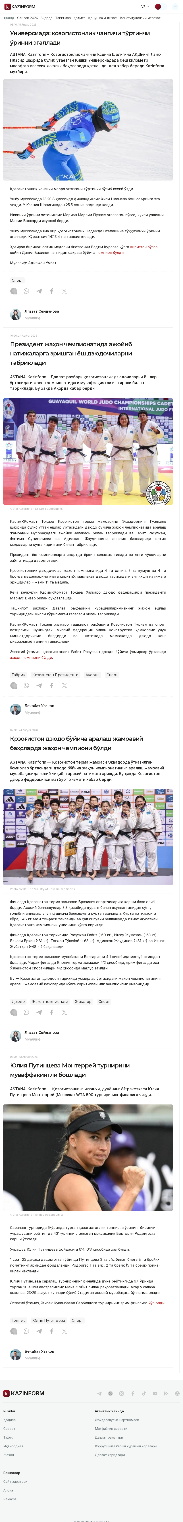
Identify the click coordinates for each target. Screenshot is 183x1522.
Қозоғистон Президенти (55, 675)
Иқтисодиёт (13, 1446)
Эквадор (83, 1001)
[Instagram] (13, 291)
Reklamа (10, 1499)
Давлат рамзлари (109, 1437)
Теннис (18, 1320)
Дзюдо (18, 1001)
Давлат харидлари (110, 1455)
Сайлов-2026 (27, 18)
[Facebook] (51, 291)
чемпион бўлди (110, 252)
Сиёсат (9, 1428)
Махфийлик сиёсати (111, 1428)
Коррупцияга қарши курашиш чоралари (126, 1446)
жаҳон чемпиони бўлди (31, 657)
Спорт (17, 280)
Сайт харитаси (15, 1481)
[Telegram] (39, 291)
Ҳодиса (79, 18)
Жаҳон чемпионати (50, 1001)
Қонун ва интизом (102, 18)
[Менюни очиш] (175, 6)
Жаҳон (8, 1455)
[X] (64, 291)
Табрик (18, 675)
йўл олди (156, 1303)
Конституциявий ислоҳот (140, 18)
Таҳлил (8, 1437)
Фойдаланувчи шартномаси (117, 1420)
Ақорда (46, 18)
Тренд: (8, 18)
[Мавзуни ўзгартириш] (160, 6)
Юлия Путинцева (48, 1320)
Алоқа (8, 1490)
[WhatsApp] (26, 291)
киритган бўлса (144, 247)
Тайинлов (63, 18)
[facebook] (133, 1393)
